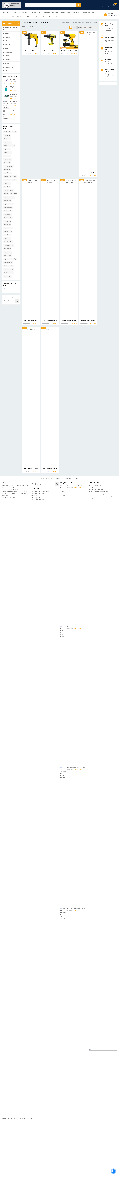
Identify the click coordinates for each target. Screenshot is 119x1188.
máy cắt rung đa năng (10, 179)
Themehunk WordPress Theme (23, 1118)
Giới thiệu (34, 495)
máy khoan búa (8, 200)
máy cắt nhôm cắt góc (10, 176)
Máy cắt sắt (7, 183)
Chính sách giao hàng (37, 493)
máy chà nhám (8, 142)
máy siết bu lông (8, 241)
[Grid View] (70, 27)
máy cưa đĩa (7, 162)
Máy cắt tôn (7, 186)
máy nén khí (7, 234)
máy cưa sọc (7, 155)
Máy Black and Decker (10, 41)
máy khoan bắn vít (9, 204)
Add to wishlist (30, 46)
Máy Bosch (6, 44)
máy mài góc (7, 224)
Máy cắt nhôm (7, 173)
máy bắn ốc (7, 138)
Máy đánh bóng (8, 262)
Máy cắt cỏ (6, 48)
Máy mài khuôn (8, 231)
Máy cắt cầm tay (8, 166)
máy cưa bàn (7, 149)
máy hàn (6, 193)
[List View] (75, 27)
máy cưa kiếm (7, 152)
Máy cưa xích (7, 52)
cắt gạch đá (7, 131)
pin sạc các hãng (8, 272)
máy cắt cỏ (7, 169)
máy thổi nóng (8, 252)
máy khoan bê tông (9, 197)
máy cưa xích (7, 159)
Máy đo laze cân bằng (10, 259)
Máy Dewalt (6, 33)
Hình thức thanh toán (37, 497)
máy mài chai (7, 221)
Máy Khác (6, 71)
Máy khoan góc (8, 207)
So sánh (34, 46)
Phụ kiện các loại (8, 269)
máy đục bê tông (8, 265)
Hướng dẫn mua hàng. (37, 499)
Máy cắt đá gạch (8, 190)
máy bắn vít (7, 135)
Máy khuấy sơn (8, 217)
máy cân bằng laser (9, 145)
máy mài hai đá (8, 228)
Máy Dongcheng (8, 67)
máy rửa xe (7, 238)
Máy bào (14, 131)
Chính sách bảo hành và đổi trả (40, 491)
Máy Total (6, 63)
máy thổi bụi (7, 248)
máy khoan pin (8, 210)
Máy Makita (6, 37)
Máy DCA (6, 56)
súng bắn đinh (7, 276)
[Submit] (78, 5)
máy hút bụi (13, 193)
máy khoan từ (7, 214)
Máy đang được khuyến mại (10, 28)
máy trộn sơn (7, 255)
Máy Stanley (7, 59)
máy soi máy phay (8, 245)
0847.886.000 (112, 15)
